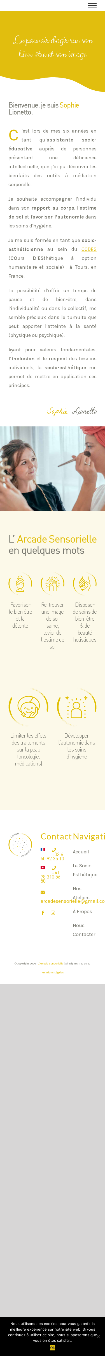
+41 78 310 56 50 (50, 876)
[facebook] (43, 913)
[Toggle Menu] (92, 5)
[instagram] (53, 913)
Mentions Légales (52, 972)
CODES (89, 249)
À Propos (82, 911)
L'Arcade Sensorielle (50, 963)
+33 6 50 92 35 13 (52, 856)
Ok (52, 1347)
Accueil (81, 852)
